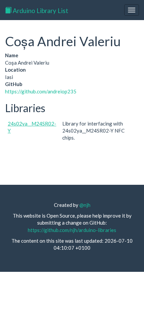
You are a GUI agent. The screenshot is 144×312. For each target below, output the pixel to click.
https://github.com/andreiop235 (40, 91)
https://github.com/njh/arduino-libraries (72, 230)
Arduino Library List (39, 10)
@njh (84, 205)
